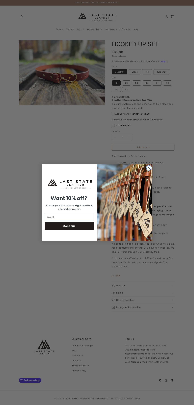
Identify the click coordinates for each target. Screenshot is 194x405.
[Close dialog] (148, 167)
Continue (69, 226)
